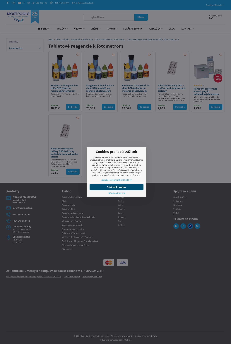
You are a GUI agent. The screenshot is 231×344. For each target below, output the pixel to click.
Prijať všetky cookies (116, 187)
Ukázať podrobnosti (116, 193)
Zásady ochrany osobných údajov (116, 180)
